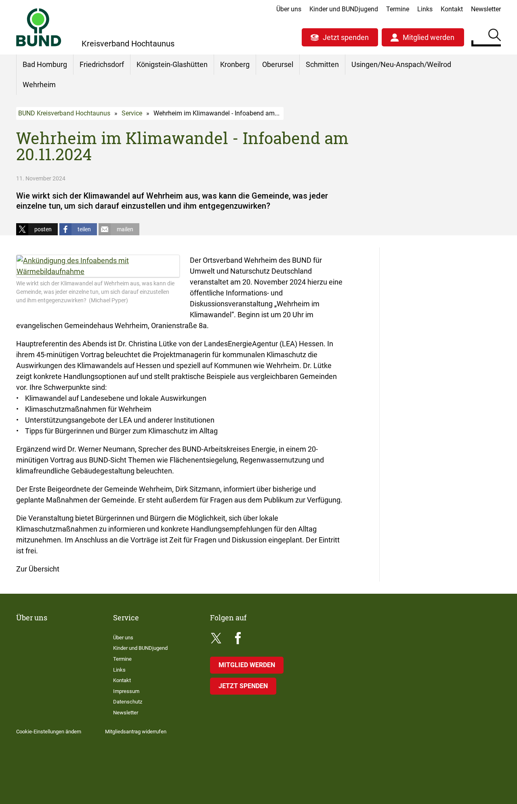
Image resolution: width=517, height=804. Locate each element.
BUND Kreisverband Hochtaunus (64, 113)
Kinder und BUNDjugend (343, 9)
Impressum (126, 691)
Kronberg (235, 64)
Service (132, 113)
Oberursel (277, 64)
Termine (397, 9)
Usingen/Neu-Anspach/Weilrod (401, 64)
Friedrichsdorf (102, 64)
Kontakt (452, 9)
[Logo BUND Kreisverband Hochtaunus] (38, 27)
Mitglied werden (428, 37)
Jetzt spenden (346, 37)
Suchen (494, 36)
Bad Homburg (45, 64)
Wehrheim (39, 84)
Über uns (288, 9)
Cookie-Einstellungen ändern (48, 732)
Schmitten (322, 64)
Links (425, 9)
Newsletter (486, 9)
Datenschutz (127, 702)
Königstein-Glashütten (172, 64)
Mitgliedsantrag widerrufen (135, 732)
